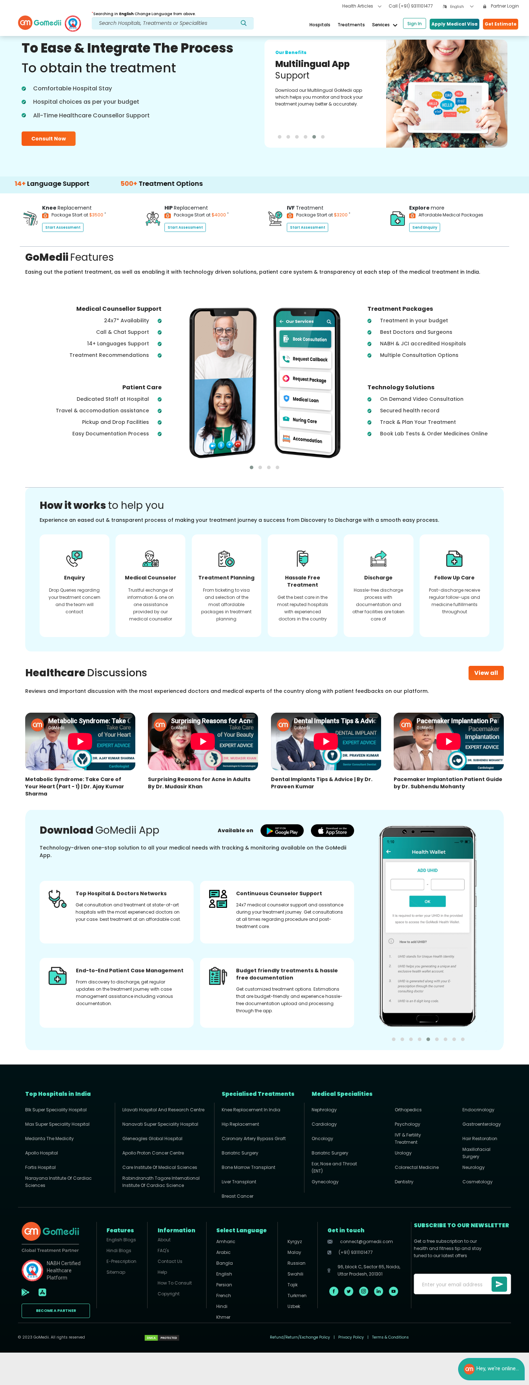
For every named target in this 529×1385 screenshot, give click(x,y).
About (164, 1240)
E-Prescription (121, 1261)
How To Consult (175, 1283)
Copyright (169, 1294)
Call (411, 6)
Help (162, 1272)
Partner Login (504, 6)
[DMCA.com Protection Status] (162, 1337)
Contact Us (170, 1261)
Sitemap (116, 1272)
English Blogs (121, 1240)
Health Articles (358, 6)
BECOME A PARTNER (56, 1310)
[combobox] (462, 7)
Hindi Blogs (119, 1250)
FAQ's (163, 1250)
